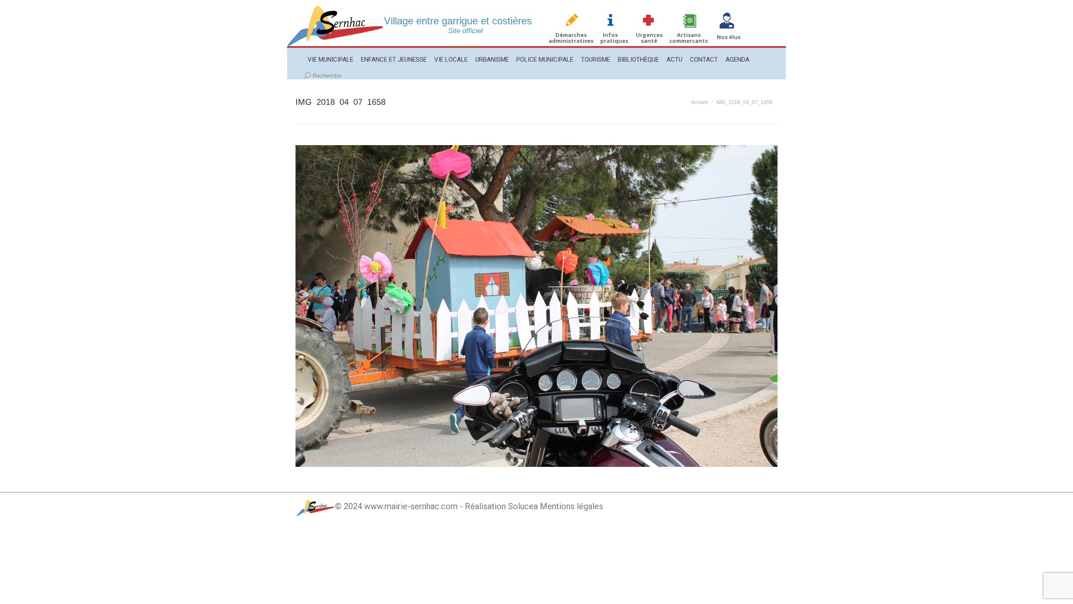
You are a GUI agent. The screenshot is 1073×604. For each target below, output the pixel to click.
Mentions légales (571, 506)
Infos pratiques (614, 37)
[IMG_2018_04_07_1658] (536, 306)
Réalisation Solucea (501, 506)
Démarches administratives (571, 37)
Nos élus (729, 37)
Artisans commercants (688, 37)
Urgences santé (649, 37)
